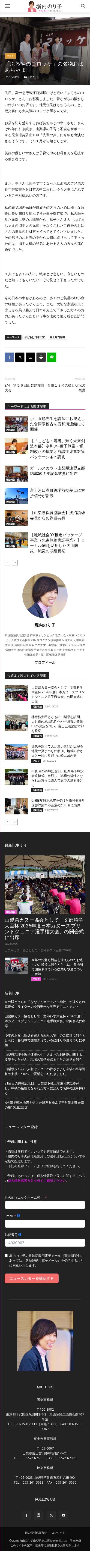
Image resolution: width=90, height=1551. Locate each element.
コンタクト (58, 1533)
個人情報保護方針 (36, 1533)
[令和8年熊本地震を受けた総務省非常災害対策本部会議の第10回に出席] (16, 806)
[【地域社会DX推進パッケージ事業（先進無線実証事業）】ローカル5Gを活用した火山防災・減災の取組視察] (16, 540)
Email (9, 1216)
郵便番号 (11, 1235)
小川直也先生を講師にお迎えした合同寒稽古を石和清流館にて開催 (57, 424)
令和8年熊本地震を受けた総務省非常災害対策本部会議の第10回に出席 (44, 1105)
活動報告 (10, 430)
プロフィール (45, 662)
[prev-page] (7, 562)
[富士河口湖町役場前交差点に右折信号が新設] (16, 496)
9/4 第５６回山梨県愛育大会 (24, 387)
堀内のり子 (45, 625)
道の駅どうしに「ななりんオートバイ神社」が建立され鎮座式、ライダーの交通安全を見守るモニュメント (45, 1004)
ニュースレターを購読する (31, 1278)
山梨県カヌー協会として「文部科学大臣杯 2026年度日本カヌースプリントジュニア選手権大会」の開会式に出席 (44, 928)
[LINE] (51, 357)
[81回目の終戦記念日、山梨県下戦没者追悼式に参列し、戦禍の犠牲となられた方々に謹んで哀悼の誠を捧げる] (16, 777)
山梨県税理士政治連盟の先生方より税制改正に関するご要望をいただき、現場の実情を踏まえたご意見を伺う (45, 1057)
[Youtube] (63, 1515)
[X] (19, 357)
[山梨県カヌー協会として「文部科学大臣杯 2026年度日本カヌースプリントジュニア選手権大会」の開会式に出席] (16, 693)
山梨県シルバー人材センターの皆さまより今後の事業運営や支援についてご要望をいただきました (45, 1071)
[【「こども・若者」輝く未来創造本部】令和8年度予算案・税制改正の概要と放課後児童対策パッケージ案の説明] (16, 446)
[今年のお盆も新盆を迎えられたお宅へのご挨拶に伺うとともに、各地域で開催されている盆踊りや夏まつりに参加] (16, 966)
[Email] (30, 357)
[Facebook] (9, 357)
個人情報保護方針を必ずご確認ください (37, 1180)
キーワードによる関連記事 (26, 406)
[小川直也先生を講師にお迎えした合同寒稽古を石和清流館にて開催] (16, 424)
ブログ (10, 55)
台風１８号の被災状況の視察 (66, 387)
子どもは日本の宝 (34, 337)
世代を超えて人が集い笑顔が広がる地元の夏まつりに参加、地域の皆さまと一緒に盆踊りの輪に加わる (57, 750)
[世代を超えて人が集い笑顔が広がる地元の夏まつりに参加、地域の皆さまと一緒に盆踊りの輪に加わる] (16, 752)
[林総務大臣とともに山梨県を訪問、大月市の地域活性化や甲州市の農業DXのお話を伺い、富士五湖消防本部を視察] (16, 723)
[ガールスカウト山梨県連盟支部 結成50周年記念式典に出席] (16, 474)
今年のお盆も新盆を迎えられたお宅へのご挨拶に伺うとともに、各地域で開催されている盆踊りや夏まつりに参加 (45, 1040)
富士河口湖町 (57, 337)
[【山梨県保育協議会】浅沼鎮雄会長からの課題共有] (16, 518)
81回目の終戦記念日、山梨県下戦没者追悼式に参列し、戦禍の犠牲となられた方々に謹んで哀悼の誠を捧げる (45, 1088)
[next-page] (15, 562)
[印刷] (41, 357)
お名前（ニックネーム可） (24, 1197)
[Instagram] (38, 1515)
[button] (7, 6)
